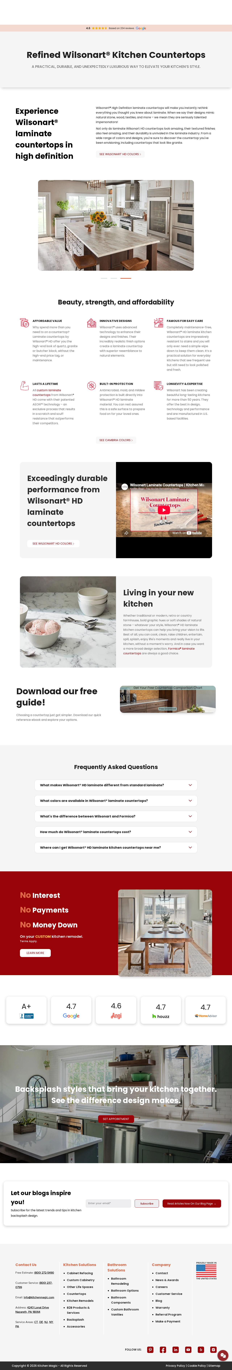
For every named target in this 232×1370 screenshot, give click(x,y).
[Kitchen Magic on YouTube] (188, 1349)
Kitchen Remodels (80, 1301)
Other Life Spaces (80, 1287)
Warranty (163, 1308)
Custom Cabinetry (81, 1280)
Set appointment (116, 1119)
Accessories (76, 1326)
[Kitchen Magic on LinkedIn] (176, 1349)
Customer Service (169, 1294)
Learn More (35, 953)
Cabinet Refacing (80, 1273)
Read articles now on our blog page (191, 1203)
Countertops (76, 1294)
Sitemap (214, 1366)
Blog (159, 1301)
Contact (162, 1273)
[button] (106, 278)
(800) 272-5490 (44, 1272)
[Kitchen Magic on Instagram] (213, 1349)
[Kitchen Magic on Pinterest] (150, 1349)
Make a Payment (168, 1321)
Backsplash (75, 1320)
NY (51, 1322)
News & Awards (167, 1280)
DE (41, 1322)
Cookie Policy (196, 1366)
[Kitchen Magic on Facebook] (163, 1349)
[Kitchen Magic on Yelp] (201, 1349)
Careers (162, 1287)
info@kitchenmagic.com (39, 1297)
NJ (46, 1322)
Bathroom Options (125, 1291)
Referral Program (168, 1314)
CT (36, 1322)
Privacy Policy (175, 1366)
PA (17, 1326)
